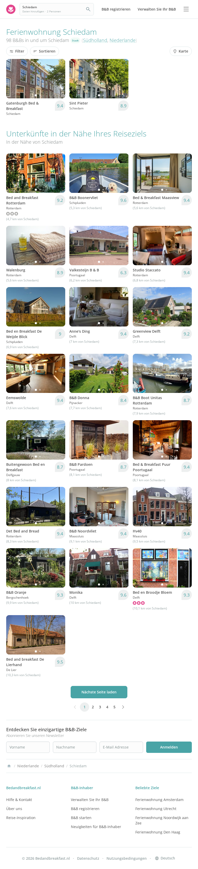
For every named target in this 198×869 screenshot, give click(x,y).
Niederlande (123, 40)
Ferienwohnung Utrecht (155, 808)
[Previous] (13, 78)
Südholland (95, 40)
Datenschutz (88, 858)
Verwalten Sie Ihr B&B (90, 799)
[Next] (58, 78)
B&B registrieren (85, 808)
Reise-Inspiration (21, 817)
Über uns (14, 808)
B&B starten (81, 817)
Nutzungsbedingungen (126, 858)
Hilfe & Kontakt (19, 799)
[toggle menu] (186, 9)
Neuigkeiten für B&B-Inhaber (96, 826)
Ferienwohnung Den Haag (157, 832)
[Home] (9, 766)
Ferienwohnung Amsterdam (159, 799)
